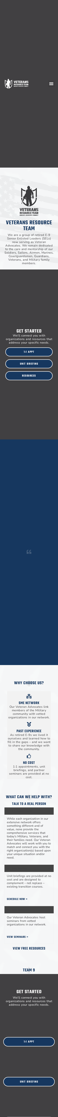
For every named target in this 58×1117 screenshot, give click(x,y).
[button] (51, 83)
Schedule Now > (17, 899)
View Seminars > (17, 937)
